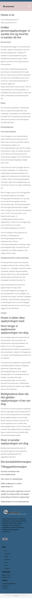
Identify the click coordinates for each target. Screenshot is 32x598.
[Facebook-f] (3, 539)
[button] (29, 6)
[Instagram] (6, 539)
